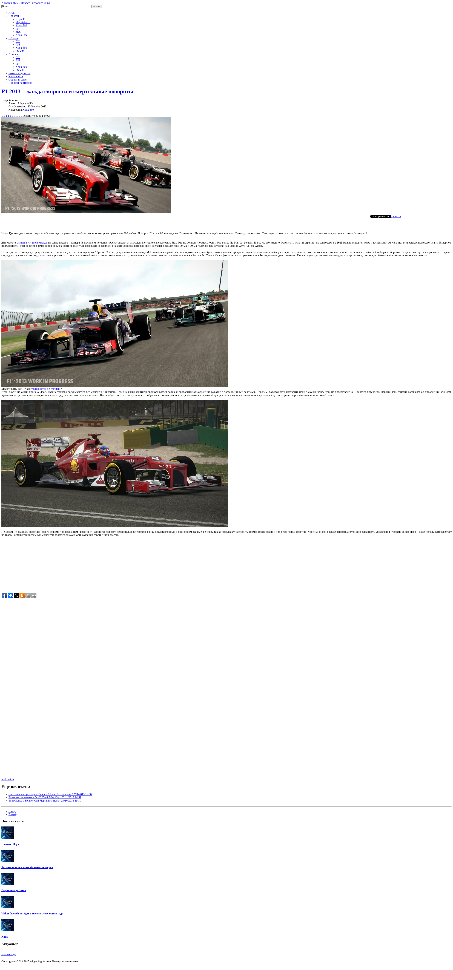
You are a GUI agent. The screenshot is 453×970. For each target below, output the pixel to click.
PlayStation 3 (23, 22)
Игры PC (21, 19)
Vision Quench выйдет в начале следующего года (32, 913)
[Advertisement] (226, 223)
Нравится (395, 216)
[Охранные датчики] (7, 884)
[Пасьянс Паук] (7, 837)
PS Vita (20, 50)
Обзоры (13, 38)
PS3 (18, 44)
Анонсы (13, 54)
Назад (12, 811)
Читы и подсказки (19, 73)
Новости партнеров (20, 82)
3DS (18, 31)
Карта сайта (15, 76)
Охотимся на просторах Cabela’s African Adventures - (50, 794)
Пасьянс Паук (10, 844)
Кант (4, 936)
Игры (11, 12)
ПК (18, 41)
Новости (13, 15)
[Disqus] (226, 643)
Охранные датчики (13, 890)
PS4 (18, 28)
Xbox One (21, 34)
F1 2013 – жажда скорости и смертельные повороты (67, 91)
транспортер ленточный (46, 388)
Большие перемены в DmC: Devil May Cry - (44, 797)
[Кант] (7, 930)
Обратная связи (17, 79)
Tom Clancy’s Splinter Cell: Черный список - (44, 800)
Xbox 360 (21, 25)
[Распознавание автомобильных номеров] (7, 861)
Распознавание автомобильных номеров (27, 867)
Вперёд (12, 814)
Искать (96, 6)
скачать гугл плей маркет (32, 242)
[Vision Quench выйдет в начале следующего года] (7, 907)
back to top (7, 779)
